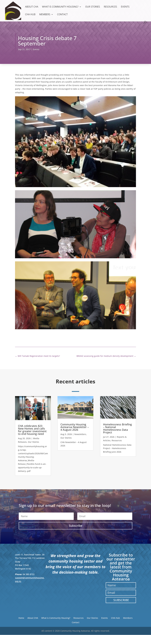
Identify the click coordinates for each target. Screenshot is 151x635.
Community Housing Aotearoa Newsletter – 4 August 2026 (74, 427)
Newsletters (80, 434)
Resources (110, 7)
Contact (62, 14)
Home (21, 618)
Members (44, 14)
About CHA (31, 7)
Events (125, 7)
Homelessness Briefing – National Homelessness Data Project (117, 428)
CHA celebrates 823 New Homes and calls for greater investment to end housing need (32, 430)
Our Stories (92, 7)
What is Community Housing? (60, 7)
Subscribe (121, 600)
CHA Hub (30, 14)
